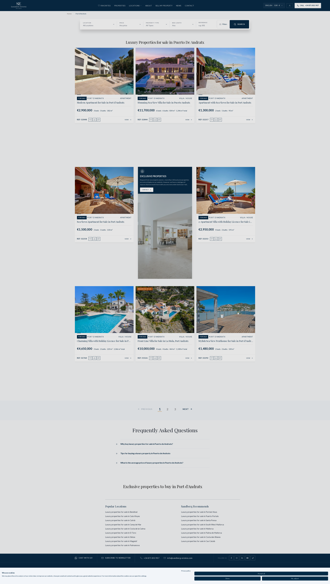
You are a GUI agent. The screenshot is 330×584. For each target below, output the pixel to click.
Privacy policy (186, 571)
